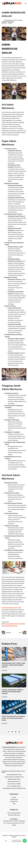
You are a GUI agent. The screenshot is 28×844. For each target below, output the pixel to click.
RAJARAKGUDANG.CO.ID (9, 626)
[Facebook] (9, 732)
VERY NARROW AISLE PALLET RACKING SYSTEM (14, 788)
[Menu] (25, 3)
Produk (14, 797)
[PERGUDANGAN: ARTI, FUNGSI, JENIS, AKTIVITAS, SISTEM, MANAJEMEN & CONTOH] (14, 654)
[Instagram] (16, 732)
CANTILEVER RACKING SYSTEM (14, 774)
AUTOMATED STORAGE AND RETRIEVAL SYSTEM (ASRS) (13, 772)
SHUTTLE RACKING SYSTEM (14, 786)
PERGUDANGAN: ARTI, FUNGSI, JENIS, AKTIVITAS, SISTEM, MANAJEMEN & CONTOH (13, 665)
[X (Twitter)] (12, 732)
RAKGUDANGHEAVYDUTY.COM (13, 623)
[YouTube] (19, 732)
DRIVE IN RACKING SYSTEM (14, 779)
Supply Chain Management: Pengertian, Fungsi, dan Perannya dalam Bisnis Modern (13, 718)
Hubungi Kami (14, 801)
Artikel (10, 23)
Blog (14, 803)
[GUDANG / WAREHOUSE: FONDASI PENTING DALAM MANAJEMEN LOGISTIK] (14, 680)
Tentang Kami (14, 799)
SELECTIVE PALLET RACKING (14, 783)
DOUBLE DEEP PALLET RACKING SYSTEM (13, 777)
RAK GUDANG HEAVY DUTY (14, 781)
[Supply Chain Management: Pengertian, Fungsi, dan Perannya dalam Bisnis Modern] (14, 707)
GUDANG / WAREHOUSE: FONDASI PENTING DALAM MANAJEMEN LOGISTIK (12, 691)
